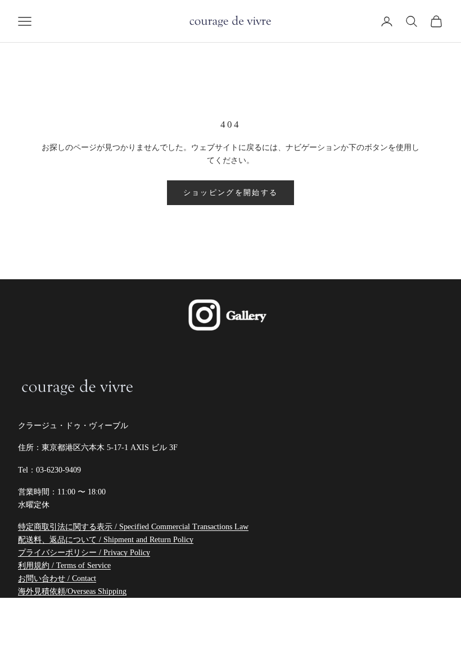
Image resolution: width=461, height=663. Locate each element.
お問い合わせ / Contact (57, 578)
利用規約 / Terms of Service (64, 565)
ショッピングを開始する (230, 192)
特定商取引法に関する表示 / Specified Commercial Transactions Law (133, 527)
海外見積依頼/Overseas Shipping (72, 591)
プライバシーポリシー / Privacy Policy (84, 552)
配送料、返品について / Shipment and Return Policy (105, 539)
